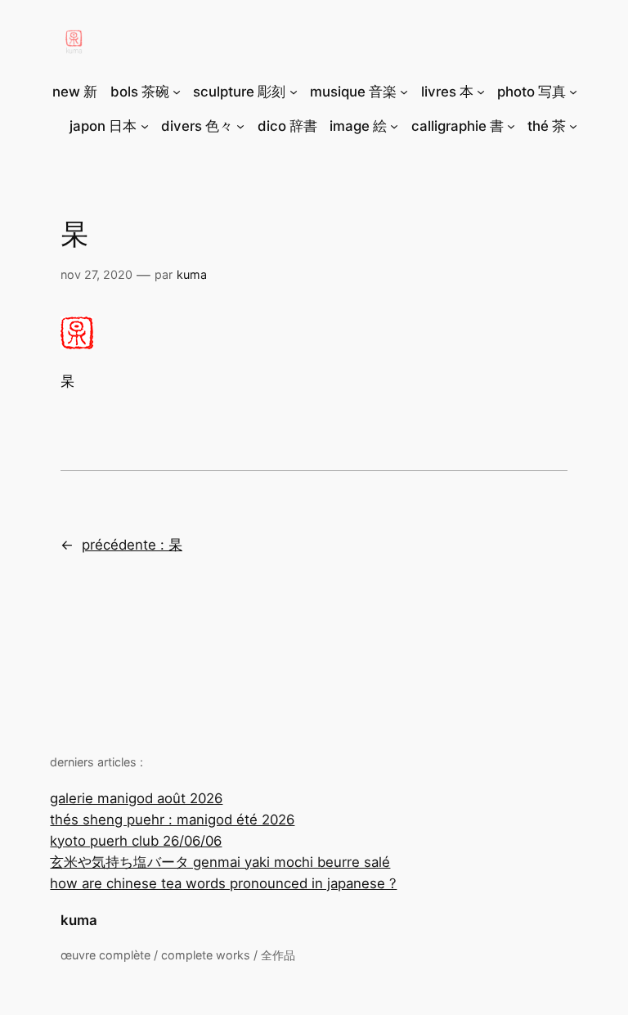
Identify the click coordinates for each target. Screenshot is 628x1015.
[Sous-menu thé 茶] (573, 126)
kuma (79, 920)
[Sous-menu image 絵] (394, 126)
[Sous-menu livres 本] (481, 92)
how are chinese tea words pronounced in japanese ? (223, 883)
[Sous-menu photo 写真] (573, 92)
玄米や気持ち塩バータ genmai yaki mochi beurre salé (220, 862)
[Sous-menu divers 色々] (240, 126)
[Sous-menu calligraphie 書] (511, 126)
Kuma (192, 274)
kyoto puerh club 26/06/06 (136, 841)
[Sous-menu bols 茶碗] (177, 92)
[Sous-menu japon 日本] (145, 126)
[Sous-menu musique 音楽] (404, 92)
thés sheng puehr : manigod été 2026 (172, 819)
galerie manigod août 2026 (136, 798)
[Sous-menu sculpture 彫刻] (293, 92)
